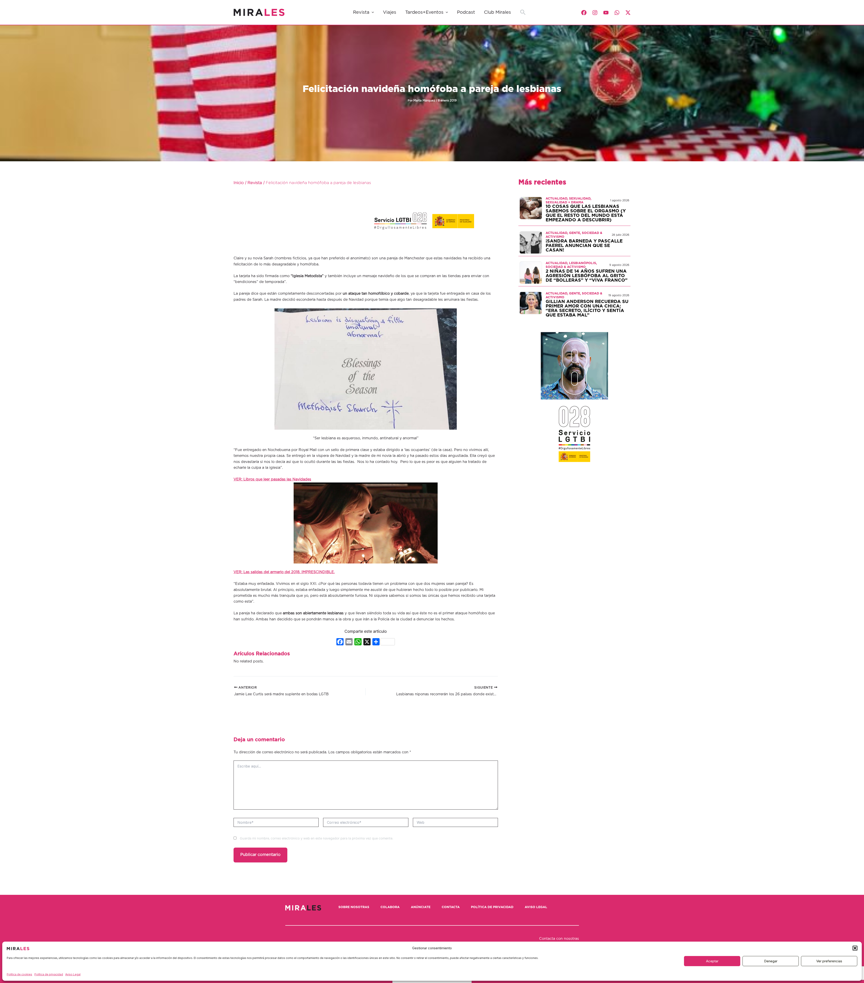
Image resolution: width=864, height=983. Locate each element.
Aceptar (712, 961)
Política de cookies (19, 974)
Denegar (770, 961)
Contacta (451, 907)
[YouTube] (606, 12)
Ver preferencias (829, 961)
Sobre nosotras (353, 907)
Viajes (389, 12)
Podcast (466, 12)
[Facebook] (584, 12)
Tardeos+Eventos (424, 12)
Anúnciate (420, 907)
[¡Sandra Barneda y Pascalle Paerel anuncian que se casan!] (531, 242)
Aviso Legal (73, 974)
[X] (366, 642)
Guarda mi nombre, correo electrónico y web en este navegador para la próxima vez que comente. (316, 838)
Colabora (390, 907)
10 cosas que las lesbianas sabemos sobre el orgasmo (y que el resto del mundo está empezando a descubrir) (586, 213)
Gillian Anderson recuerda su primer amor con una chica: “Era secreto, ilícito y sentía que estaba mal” (587, 308)
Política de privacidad (48, 974)
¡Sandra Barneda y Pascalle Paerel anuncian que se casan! (584, 245)
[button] (855, 948)
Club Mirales (497, 12)
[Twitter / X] (628, 12)
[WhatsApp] (617, 12)
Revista (361, 12)
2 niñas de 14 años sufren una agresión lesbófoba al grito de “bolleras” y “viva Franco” (587, 276)
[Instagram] (595, 12)
